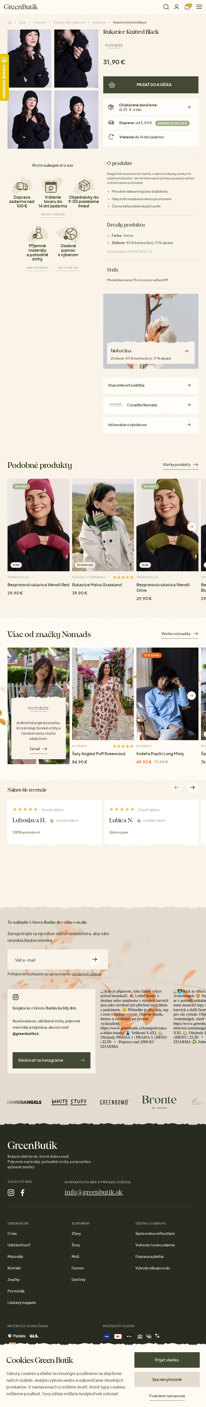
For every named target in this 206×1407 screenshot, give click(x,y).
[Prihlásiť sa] (176, 6)
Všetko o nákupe (53, 214)
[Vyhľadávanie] (166, 7)
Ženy (22, 22)
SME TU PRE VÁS (68, 267)
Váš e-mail (25, 960)
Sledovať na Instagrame (40, 1060)
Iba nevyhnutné (167, 1379)
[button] (191, 526)
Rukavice (99, 22)
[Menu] (197, 7)
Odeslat (94, 959)
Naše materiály (37, 267)
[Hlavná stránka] (21, 7)
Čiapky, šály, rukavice (69, 22)
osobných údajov (86, 974)
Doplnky (40, 22)
